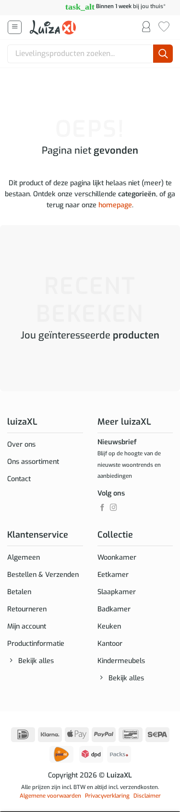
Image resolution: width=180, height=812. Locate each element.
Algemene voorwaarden (50, 796)
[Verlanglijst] (163, 27)
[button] (15, 27)
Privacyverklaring (107, 796)
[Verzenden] (163, 54)
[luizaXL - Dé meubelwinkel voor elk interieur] (54, 27)
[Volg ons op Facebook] (102, 508)
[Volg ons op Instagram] (113, 508)
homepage (115, 205)
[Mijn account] (146, 27)
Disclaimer (147, 796)
